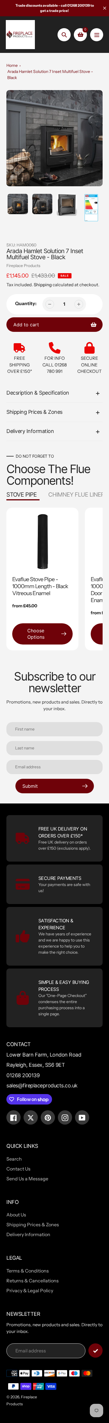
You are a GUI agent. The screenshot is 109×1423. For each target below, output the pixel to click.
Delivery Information (28, 1234)
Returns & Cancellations (32, 1281)
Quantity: (26, 303)
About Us (16, 1215)
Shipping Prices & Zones (32, 1224)
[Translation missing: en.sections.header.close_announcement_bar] (105, 8)
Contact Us (18, 1169)
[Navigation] (96, 34)
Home (12, 65)
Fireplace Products (23, 265)
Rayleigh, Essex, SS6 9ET (35, 1065)
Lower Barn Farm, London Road (43, 1055)
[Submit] (95, 1350)
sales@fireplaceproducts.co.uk (42, 1085)
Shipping (43, 284)
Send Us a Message (27, 1179)
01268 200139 (23, 1075)
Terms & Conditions (27, 1271)
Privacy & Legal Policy (29, 1290)
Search (14, 1159)
